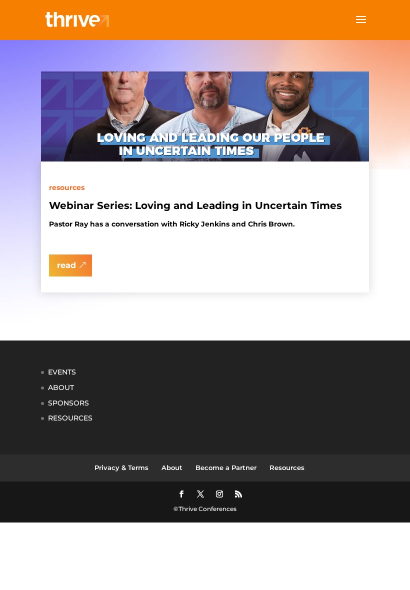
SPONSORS (68, 403)
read (66, 265)
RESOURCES (70, 418)
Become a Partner (226, 468)
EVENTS (62, 372)
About (172, 468)
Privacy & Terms (121, 468)
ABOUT (61, 387)
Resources (66, 187)
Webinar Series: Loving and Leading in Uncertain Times (195, 206)
